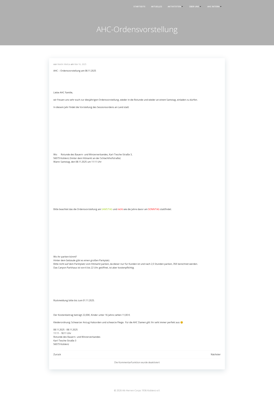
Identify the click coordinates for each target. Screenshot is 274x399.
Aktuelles (156, 6)
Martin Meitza (63, 64)
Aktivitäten (174, 6)
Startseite (139, 6)
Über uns (194, 6)
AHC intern (213, 6)
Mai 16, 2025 (80, 64)
